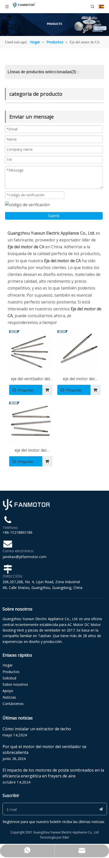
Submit (54, 215)
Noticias (9, 697)
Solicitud (9, 678)
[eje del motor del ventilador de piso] (78, 351)
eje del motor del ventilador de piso (79, 379)
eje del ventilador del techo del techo (30, 379)
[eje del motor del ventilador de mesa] (30, 422)
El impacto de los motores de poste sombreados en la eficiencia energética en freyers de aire (53, 773)
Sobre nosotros (15, 684)
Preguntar (26, 390)
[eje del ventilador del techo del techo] (30, 351)
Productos (11, 671)
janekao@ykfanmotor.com (24, 556)
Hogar (8, 665)
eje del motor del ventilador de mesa (30, 450)
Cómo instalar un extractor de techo (37, 729)
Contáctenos (13, 703)
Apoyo (8, 690)
